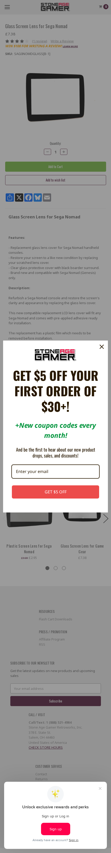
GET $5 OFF (56, 492)
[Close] (102, 347)
